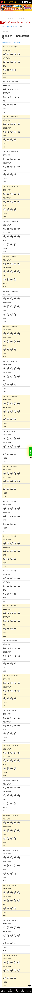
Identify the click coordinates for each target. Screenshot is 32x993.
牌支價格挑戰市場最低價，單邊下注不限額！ (18, 22)
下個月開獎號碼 (17, 42)
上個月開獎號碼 (6, 42)
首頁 (3, 27)
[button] (30, 2)
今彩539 (9, 27)
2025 (16, 27)
